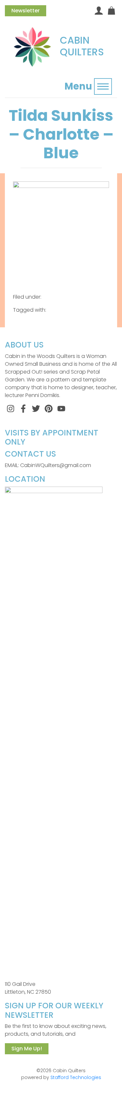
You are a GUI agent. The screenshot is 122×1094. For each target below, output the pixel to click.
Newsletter (25, 10)
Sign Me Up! (26, 1048)
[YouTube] (61, 408)
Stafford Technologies (75, 1077)
